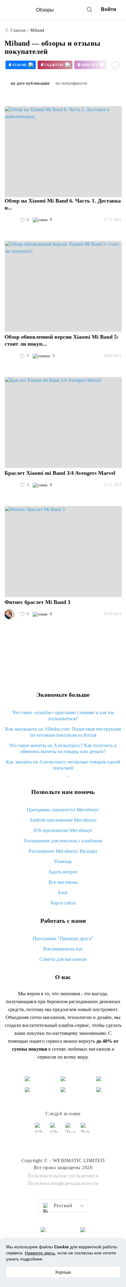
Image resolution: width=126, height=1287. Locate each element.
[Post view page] (63, 151)
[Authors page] (11, 220)
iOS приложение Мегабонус (63, 830)
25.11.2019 (112, 485)
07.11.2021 (112, 219)
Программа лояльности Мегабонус (63, 809)
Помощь (63, 861)
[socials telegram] (86, 1130)
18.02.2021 (112, 356)
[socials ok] (55, 1130)
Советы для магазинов (63, 959)
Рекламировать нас (63, 948)
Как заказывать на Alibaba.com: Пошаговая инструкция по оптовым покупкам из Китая (63, 732)
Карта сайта (63, 902)
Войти (108, 9)
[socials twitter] (70, 1130)
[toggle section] (67, 776)
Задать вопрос (63, 871)
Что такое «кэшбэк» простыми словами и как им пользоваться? (63, 715)
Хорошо (63, 1272)
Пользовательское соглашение (61, 1175)
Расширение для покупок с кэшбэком (63, 840)
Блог (63, 892)
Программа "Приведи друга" (63, 938)
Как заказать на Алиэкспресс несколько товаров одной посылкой (63, 764)
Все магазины (63, 882)
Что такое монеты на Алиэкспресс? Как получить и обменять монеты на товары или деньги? (63, 748)
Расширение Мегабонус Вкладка (63, 851)
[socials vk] (40, 1130)
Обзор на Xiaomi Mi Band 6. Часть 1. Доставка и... (63, 204)
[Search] (89, 9)
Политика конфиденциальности (63, 1183)
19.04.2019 (112, 614)
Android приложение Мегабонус (63, 820)
